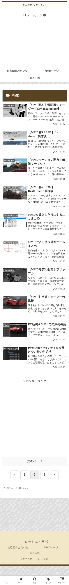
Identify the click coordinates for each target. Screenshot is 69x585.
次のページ (34, 461)
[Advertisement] (34, 45)
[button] (62, 488)
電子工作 (34, 552)
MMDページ (51, 547)
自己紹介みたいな (18, 547)
